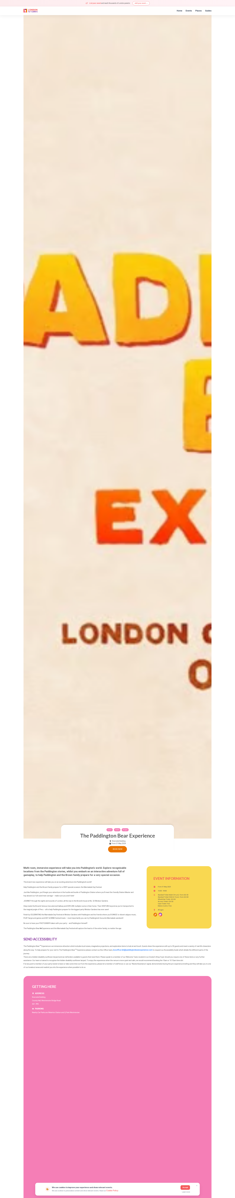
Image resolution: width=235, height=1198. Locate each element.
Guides (208, 10)
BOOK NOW (117, 849)
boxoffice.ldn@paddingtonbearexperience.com (133, 950)
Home (179, 10)
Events (189, 10)
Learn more (186, 1192)
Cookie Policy (112, 1190)
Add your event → (141, 3)
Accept (185, 1187)
